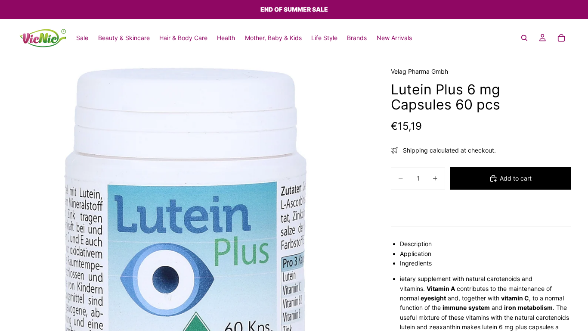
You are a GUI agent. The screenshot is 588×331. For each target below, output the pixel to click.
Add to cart (516, 178)
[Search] (524, 37)
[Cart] (561, 37)
